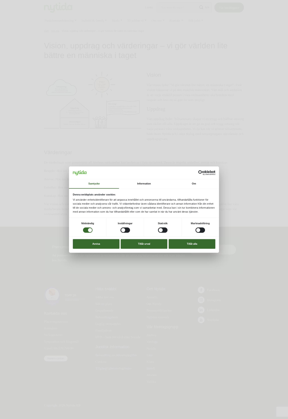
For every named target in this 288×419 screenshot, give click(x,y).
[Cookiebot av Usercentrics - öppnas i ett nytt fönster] (200, 172)
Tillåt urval (144, 244)
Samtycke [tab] (94, 183)
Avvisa (96, 244)
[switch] (125, 230)
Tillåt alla (192, 244)
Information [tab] (144, 183)
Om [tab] (194, 183)
